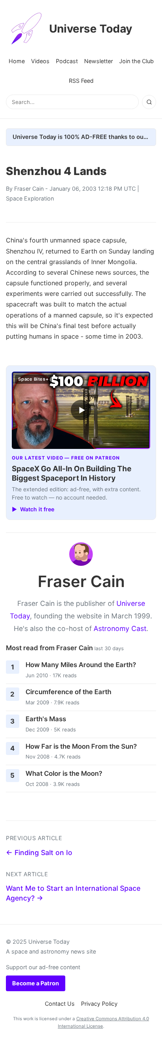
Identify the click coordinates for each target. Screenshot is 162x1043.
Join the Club (136, 61)
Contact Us (60, 1003)
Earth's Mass (46, 719)
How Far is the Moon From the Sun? (81, 746)
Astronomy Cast (120, 628)
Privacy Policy (99, 1003)
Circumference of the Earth (68, 692)
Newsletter (98, 61)
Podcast (67, 61)
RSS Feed (81, 80)
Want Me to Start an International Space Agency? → (73, 893)
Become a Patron (35, 983)
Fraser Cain (29, 188)
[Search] (149, 102)
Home (17, 61)
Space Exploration (30, 198)
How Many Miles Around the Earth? (81, 665)
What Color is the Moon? (64, 773)
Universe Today (90, 28)
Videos (40, 61)
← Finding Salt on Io (39, 852)
